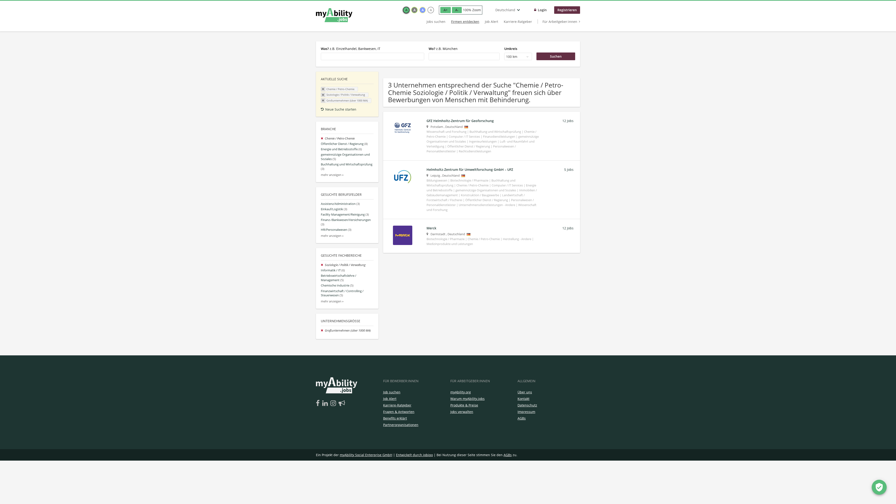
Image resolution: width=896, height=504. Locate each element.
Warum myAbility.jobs (467, 398)
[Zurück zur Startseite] (334, 15)
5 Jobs (569, 169)
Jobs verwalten (461, 412)
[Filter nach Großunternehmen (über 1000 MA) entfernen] (323, 330)
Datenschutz (527, 405)
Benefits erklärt (395, 418)
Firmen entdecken (465, 21)
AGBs (522, 418)
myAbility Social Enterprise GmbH (366, 455)
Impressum (526, 412)
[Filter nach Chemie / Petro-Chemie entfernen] (323, 138)
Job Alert (491, 21)
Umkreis (510, 48)
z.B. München (443, 48)
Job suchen (391, 392)
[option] (406, 10)
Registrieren (567, 10)
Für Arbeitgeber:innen (559, 21)
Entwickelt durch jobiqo (414, 455)
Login (542, 10)
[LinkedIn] (325, 403)
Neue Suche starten (340, 109)
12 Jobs (568, 121)
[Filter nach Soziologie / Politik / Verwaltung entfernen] (323, 265)
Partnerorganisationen (400, 425)
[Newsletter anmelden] (342, 403)
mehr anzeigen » (332, 175)
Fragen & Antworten (398, 412)
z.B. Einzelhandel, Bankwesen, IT (350, 48)
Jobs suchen (436, 21)
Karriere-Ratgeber (518, 21)
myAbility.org (460, 392)
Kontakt (523, 398)
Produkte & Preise (464, 405)
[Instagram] (334, 403)
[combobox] (372, 56)
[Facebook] (318, 403)
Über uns (525, 392)
